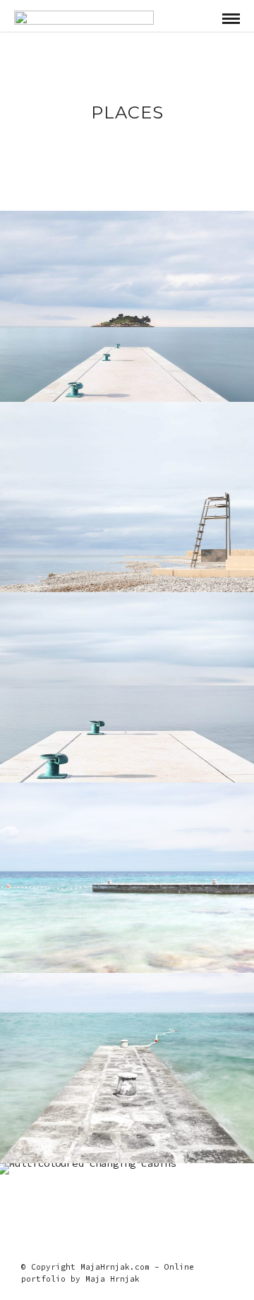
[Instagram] (127, 1245)
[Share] (205, 19)
